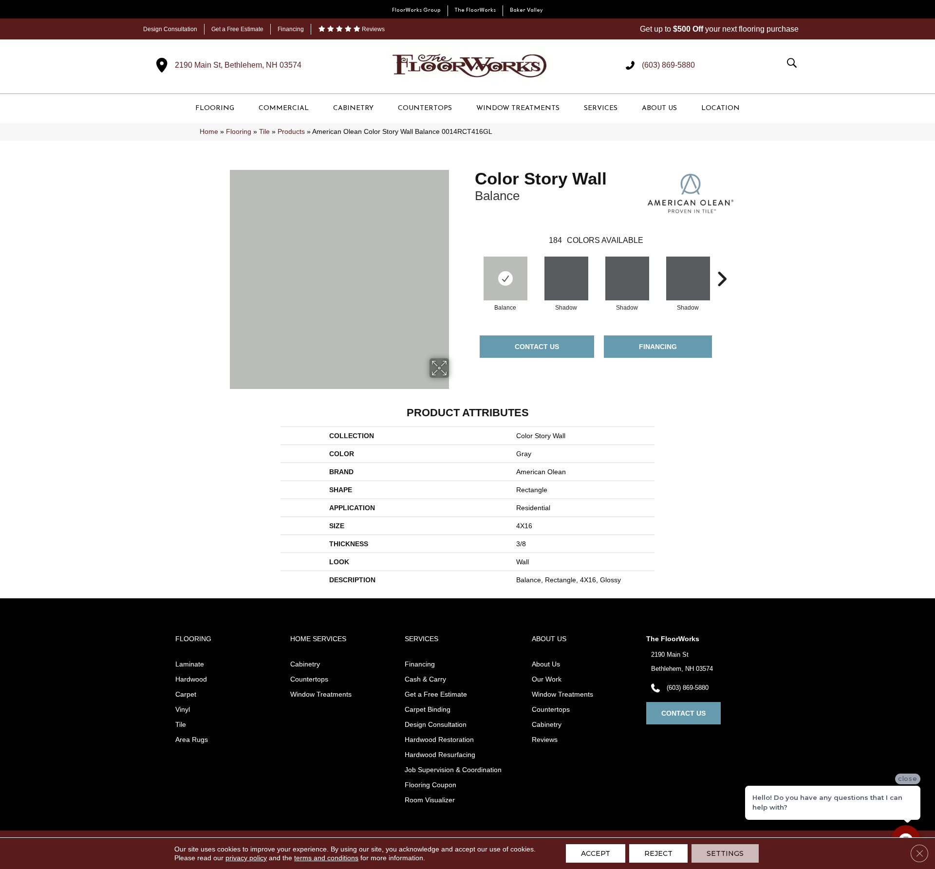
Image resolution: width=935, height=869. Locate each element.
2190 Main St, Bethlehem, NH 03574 (238, 65)
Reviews (372, 29)
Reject (658, 853)
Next (721, 264)
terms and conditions (326, 858)
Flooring (238, 131)
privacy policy (246, 858)
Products (291, 131)
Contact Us (537, 347)
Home (209, 131)
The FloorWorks (475, 10)
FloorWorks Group (416, 10)
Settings (725, 853)
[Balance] (505, 278)
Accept (595, 853)
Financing (291, 29)
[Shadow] (566, 278)
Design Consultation (170, 29)
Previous (470, 264)
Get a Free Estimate (237, 29)
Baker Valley (526, 10)
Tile (264, 131)
